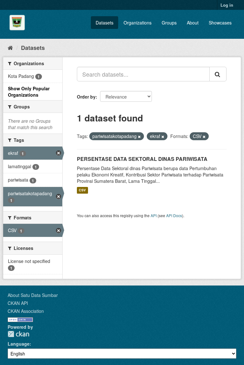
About (193, 22)
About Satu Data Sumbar (33, 295)
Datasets (104, 22)
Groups (169, 22)
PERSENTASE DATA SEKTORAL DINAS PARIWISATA (142, 158)
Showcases (220, 22)
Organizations (138, 22)
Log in (226, 5)
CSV (82, 190)
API (154, 215)
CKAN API (18, 303)
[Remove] (139, 136)
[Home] (10, 47)
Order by (86, 96)
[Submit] (218, 74)
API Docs (174, 215)
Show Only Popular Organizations (29, 91)
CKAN (18, 334)
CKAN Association (26, 311)
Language (19, 344)
